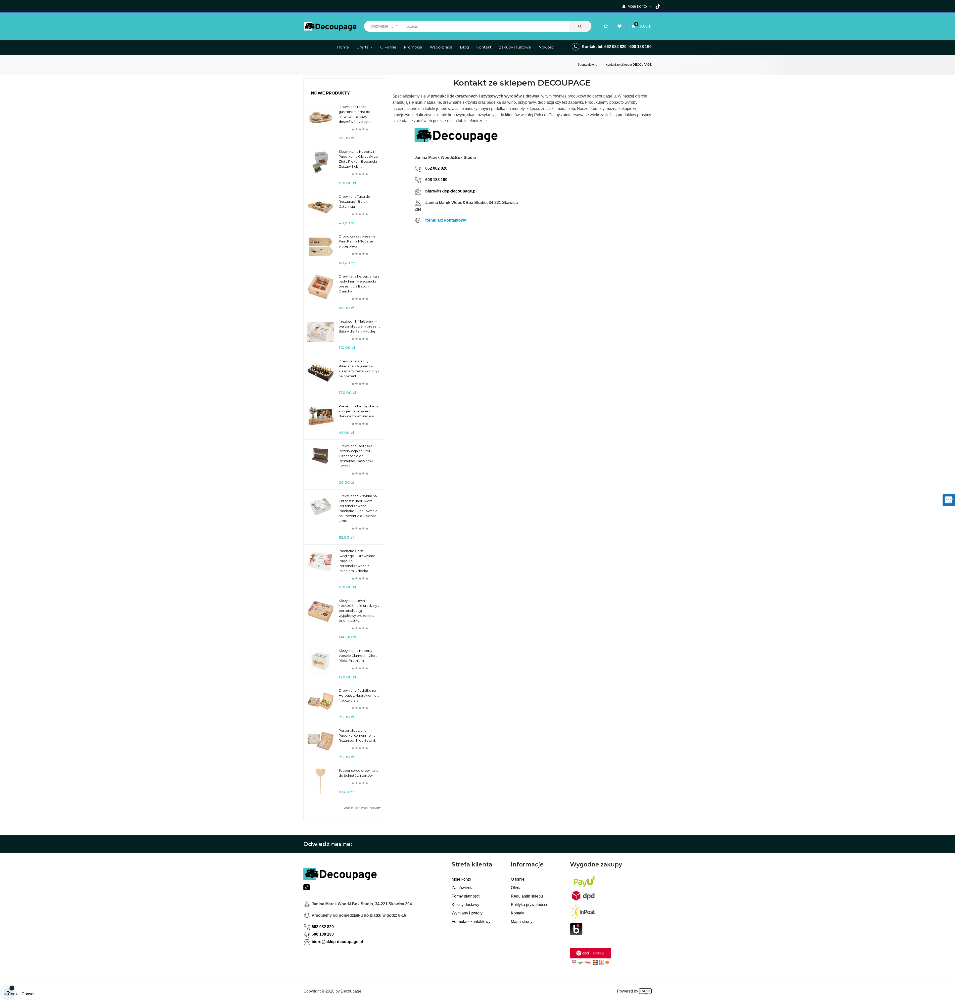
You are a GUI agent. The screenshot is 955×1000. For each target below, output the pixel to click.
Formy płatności (466, 896)
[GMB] (948, 499)
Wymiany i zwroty (467, 913)
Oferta (516, 888)
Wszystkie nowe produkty (362, 808)
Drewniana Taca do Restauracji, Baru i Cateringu (354, 201)
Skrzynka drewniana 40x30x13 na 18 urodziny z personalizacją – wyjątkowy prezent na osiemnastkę (359, 610)
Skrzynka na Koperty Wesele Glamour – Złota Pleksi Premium (358, 656)
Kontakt (517, 913)
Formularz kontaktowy (471, 921)
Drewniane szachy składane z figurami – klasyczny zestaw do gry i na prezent (359, 368)
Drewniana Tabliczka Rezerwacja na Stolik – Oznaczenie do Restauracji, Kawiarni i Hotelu (357, 456)
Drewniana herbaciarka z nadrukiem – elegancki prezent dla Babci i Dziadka (359, 283)
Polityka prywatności (529, 905)
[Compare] (606, 26)
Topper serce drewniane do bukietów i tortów (359, 772)
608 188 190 (640, 47)
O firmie (518, 879)
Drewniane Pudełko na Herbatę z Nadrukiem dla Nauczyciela (359, 695)
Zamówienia (463, 888)
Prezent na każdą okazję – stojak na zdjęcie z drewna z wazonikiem (359, 411)
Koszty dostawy (465, 905)
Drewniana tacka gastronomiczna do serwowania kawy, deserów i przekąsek (356, 114)
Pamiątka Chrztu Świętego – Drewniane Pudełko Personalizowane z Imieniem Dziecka (357, 561)
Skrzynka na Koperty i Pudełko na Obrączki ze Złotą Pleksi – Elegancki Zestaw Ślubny (358, 158)
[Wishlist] (620, 26)
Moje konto (461, 879)
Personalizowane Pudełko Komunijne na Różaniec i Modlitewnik (357, 735)
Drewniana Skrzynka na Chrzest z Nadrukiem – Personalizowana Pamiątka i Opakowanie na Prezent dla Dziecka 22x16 (358, 508)
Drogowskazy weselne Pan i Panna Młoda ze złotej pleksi (357, 241)
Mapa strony (521, 921)
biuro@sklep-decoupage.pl (451, 191)
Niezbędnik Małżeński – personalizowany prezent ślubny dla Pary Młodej (359, 326)
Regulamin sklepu (527, 896)
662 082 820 (615, 47)
